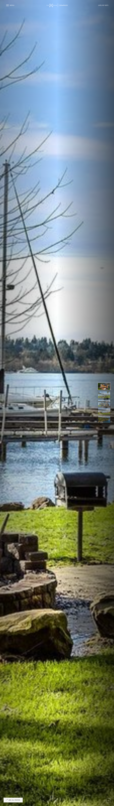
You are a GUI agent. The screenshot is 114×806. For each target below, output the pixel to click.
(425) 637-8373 (103, 5)
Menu (12, 5)
